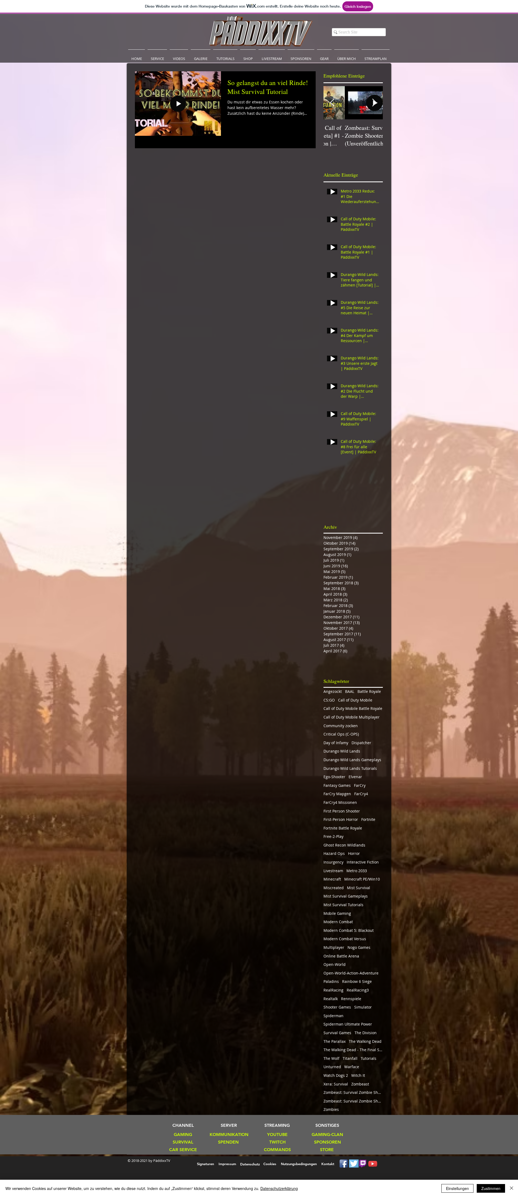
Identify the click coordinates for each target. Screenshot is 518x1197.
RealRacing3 (358, 990)
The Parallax (334, 1041)
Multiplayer (333, 947)
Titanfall (350, 1058)
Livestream (333, 870)
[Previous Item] (332, 103)
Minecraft (332, 879)
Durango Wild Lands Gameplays (352, 759)
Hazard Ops (334, 853)
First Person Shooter (341, 811)
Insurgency (333, 862)
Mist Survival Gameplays (345, 896)
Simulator (363, 1007)
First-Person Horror (340, 819)
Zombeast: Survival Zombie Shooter (353, 1092)
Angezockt (332, 691)
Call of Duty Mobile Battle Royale (352, 708)
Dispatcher (361, 742)
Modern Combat (338, 921)
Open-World (334, 964)
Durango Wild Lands (341, 751)
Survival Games (337, 1032)
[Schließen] (511, 1188)
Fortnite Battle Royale (342, 828)
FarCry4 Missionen (340, 802)
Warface (351, 1066)
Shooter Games (337, 1007)
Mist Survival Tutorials (343, 904)
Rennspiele (351, 998)
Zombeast (360, 1084)
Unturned (332, 1066)
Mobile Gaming (337, 913)
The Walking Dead (365, 1041)
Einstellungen (457, 1188)
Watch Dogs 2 (335, 1075)
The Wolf (331, 1058)
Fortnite (368, 819)
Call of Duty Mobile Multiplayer (351, 717)
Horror (354, 853)
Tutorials (368, 1058)
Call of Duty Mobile (355, 700)
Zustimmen (490, 1188)
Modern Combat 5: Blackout (348, 930)
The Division (366, 1032)
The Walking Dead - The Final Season (353, 1049)
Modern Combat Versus (344, 938)
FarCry (360, 785)
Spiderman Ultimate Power (347, 1024)
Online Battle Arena (341, 956)
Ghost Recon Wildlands (344, 845)
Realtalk (330, 998)
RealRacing (333, 990)
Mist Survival (358, 887)
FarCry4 (361, 793)
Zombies (331, 1109)
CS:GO (329, 700)
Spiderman (333, 1015)
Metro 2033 (356, 870)
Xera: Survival (335, 1084)
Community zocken (340, 725)
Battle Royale (369, 691)
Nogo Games (358, 947)
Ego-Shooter (334, 776)
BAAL (349, 691)
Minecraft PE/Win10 (362, 879)
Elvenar (355, 776)
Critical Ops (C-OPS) (341, 734)
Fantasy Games (337, 785)
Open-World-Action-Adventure (351, 973)
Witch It (358, 1075)
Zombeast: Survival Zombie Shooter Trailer (353, 1101)
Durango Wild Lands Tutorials (350, 768)
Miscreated (333, 887)
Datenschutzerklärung (279, 1188)
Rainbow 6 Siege (357, 981)
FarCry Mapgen (337, 793)
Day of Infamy (335, 742)
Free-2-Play (333, 836)
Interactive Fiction (363, 862)
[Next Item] (374, 103)
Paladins (331, 981)
